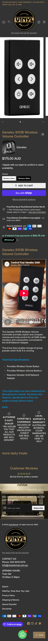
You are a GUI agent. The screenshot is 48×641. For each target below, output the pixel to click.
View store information (37, 212)
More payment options (24, 199)
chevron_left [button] (2, 121)
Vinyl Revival (13, 525)
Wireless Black (9, 178)
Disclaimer (7, 609)
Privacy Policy (8, 595)
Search (5, 586)
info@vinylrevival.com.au (15, 565)
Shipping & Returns (10, 600)
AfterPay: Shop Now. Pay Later (15, 591)
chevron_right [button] (43, 121)
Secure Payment (9, 604)
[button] (20, 121)
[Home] (24, 22)
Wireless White (24, 178)
